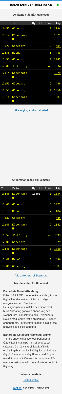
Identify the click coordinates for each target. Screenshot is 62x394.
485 (58, 52)
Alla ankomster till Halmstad (31, 275)
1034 (57, 28)
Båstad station (31, 380)
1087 (57, 97)
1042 (57, 59)
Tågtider (17, 388)
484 (58, 46)
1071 (57, 35)
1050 (57, 90)
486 (58, 83)
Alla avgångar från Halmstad (31, 110)
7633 (57, 235)
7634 (57, 66)
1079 (57, 72)
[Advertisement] (31, 147)
